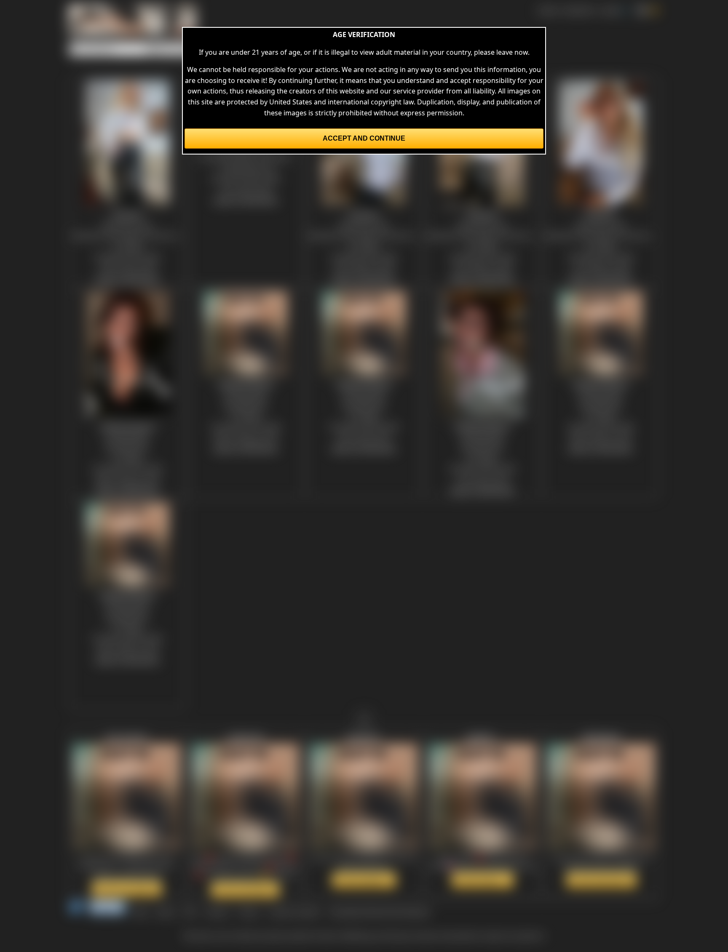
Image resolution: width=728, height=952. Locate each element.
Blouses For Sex (127, 224)
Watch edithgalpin (601, 880)
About (165, 911)
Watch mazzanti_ (364, 880)
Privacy (248, 911)
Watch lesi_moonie (127, 888)
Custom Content (294, 911)
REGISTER (578, 10)
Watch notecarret (245, 889)
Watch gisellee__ (482, 880)
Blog (141, 911)
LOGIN (610, 10)
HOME (547, 10)
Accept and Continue (364, 138)
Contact (216, 911)
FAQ (189, 911)
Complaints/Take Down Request (379, 911)
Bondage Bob (127, 436)
